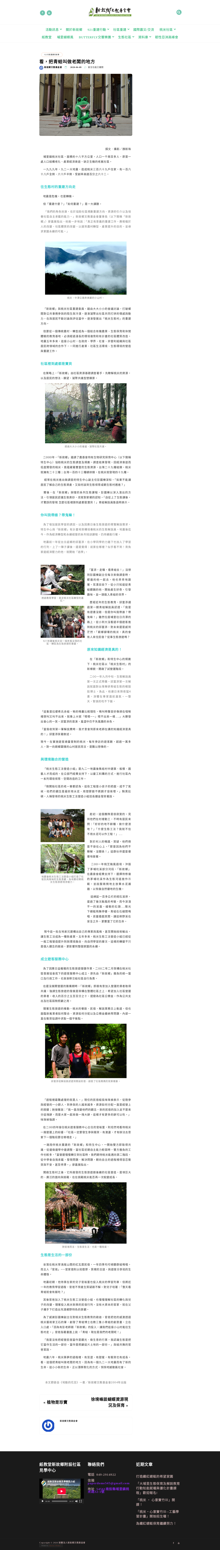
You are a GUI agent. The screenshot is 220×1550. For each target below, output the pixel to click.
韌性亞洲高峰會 (166, 37)
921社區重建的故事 (51, 55)
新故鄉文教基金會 (53, 67)
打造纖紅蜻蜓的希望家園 (154, 1476)
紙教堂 (47, 37)
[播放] (42, 1501)
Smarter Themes (55, 1545)
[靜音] (76, 1501)
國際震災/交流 (143, 29)
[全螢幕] (80, 1501)
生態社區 (124, 37)
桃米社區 (166, 29)
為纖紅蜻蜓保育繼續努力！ (156, 1523)
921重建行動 (97, 29)
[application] (61, 1491)
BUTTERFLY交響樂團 (95, 37)
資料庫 (143, 37)
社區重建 (119, 29)
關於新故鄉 (74, 29)
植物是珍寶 (57, 1402)
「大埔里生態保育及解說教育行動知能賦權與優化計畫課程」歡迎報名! (158, 1488)
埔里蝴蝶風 (65, 37)
